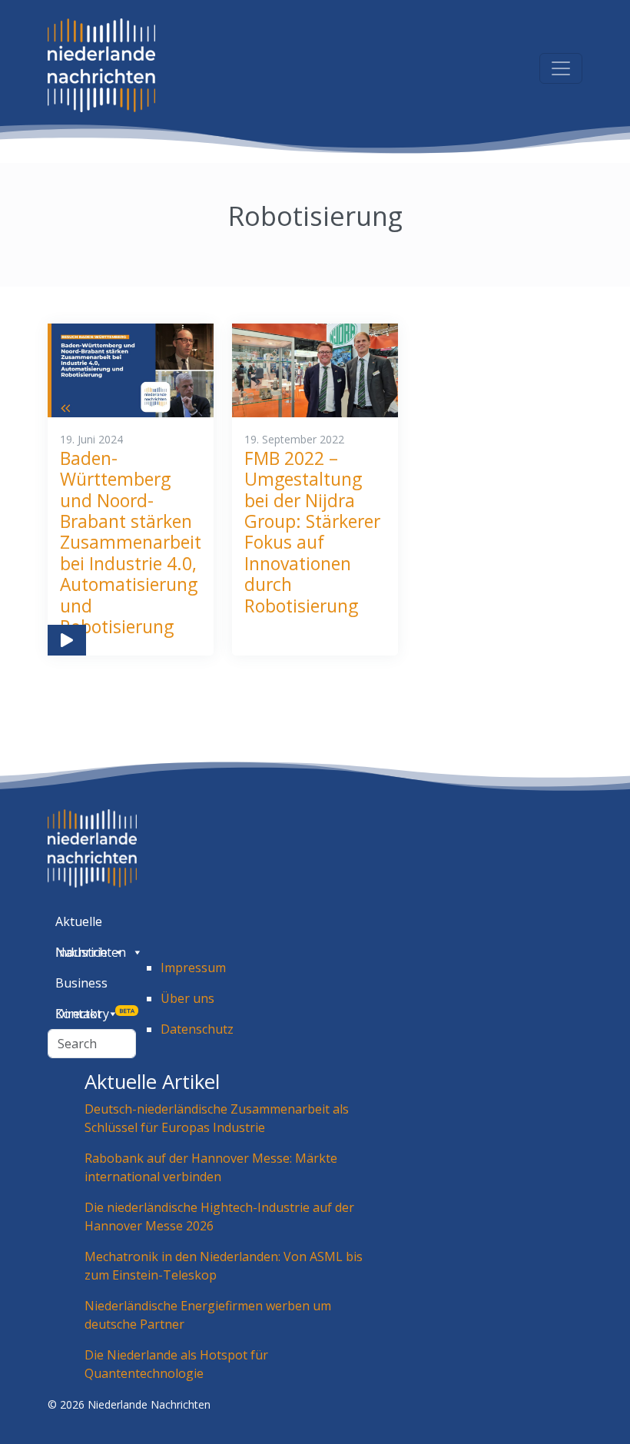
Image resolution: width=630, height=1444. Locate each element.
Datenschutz (197, 1029)
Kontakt (78, 1013)
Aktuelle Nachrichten (90, 925)
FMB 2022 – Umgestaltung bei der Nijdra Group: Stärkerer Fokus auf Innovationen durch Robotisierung (312, 532)
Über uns (187, 998)
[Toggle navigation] (560, 68)
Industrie (81, 952)
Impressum (193, 967)
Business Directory (94, 986)
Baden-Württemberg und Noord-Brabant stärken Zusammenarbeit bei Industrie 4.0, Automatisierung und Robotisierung (130, 542)
